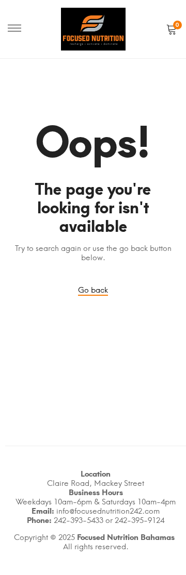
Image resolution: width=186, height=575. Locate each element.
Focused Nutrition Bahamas (126, 537)
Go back (93, 290)
